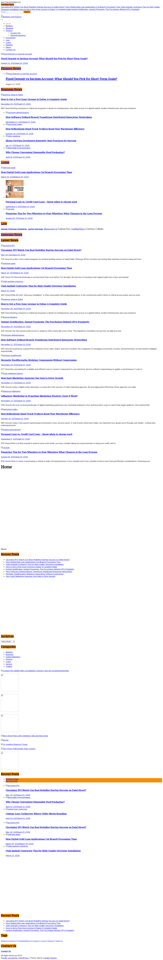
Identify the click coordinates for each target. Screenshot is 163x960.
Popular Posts (12, 779)
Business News (11, 89)
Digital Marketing (13, 657)
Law (8, 40)
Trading (9, 666)
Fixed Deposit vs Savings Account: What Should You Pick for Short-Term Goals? (44, 58)
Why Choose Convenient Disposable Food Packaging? (35, 152)
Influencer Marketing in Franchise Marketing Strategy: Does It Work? (39, 396)
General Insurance (18, 35)
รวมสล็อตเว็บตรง (78, 229)
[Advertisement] (81, 490)
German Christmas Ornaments (14, 229)
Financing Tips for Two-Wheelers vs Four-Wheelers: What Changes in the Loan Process (54, 213)
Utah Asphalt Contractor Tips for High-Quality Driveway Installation (38, 286)
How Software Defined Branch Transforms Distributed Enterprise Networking (49, 117)
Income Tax (16, 33)
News (8, 47)
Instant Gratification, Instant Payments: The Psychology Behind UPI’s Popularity (105, 9)
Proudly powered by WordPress (15, 958)
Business (9, 28)
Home (8, 23)
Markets (9, 45)
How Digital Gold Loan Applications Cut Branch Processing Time (93, 7)
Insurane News (11, 234)
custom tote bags (35, 229)
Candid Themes (50, 958)
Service (9, 664)
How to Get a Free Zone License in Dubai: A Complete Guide (45, 9)
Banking (9, 26)
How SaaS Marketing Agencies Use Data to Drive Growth (32, 378)
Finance (9, 30)
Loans (8, 42)
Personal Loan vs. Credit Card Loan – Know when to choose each (41, 202)
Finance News (11, 68)
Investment (11, 37)
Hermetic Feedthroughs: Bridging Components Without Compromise (39, 360)
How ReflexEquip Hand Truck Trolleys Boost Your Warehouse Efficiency (45, 129)
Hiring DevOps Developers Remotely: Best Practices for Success (41, 140)
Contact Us (11, 49)
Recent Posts (12, 781)
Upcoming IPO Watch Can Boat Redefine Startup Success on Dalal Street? (33, 7)
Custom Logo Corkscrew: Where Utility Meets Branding (36, 813)
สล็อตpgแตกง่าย (50, 229)
